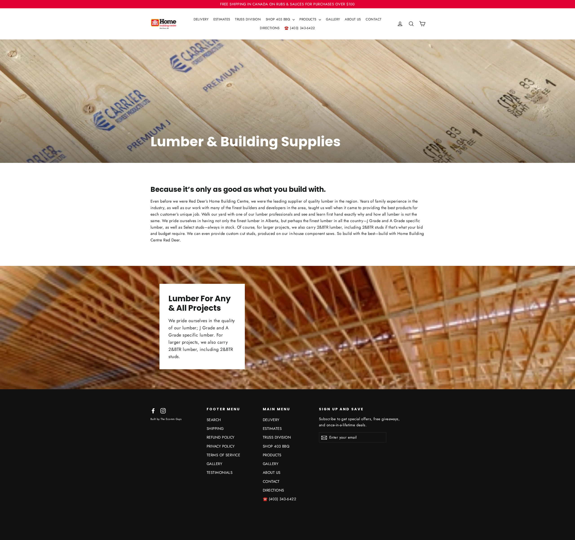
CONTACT (373, 19)
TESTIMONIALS (219, 472)
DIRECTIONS (270, 28)
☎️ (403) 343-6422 (299, 28)
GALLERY (333, 19)
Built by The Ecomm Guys (165, 419)
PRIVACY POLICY (220, 446)
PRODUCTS (308, 19)
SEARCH (214, 419)
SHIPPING (215, 428)
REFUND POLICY (220, 437)
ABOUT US (353, 19)
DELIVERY (201, 19)
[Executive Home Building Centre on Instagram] (163, 410)
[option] (287, 101)
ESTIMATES (221, 19)
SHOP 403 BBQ (278, 19)
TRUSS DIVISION (248, 19)
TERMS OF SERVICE (223, 455)
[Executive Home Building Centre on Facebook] (153, 410)
